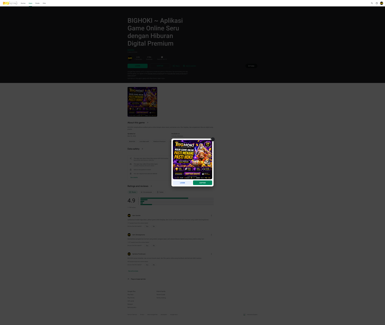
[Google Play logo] (10, 3)
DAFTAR (203, 183)
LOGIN (182, 183)
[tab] (23, 3)
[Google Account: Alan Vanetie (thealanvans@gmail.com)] (381, 3)
